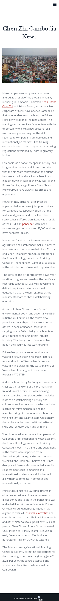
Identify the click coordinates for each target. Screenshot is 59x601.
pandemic (28, 224)
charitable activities (37, 513)
